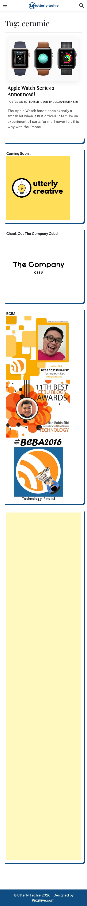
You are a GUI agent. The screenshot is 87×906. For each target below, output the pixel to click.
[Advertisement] (43, 686)
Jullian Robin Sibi (65, 101)
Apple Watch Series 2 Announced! (31, 90)
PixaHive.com (43, 900)
